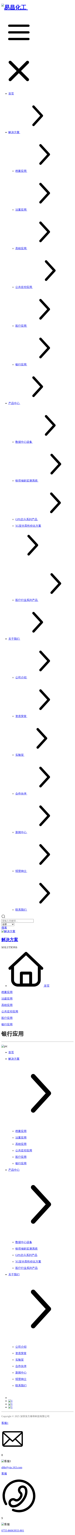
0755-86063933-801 (12, 1530)
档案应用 (7, 992)
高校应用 (7, 1005)
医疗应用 (7, 1017)
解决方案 (9, 939)
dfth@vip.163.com (11, 1467)
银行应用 (7, 1024)
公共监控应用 (9, 1011)
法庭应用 (7, 998)
